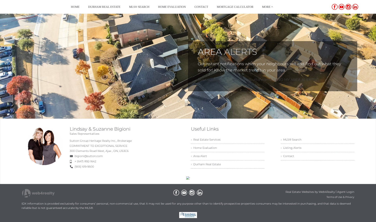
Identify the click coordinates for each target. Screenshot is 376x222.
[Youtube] (341, 7)
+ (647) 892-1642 (85, 161)
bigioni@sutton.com (89, 156)
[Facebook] (335, 7)
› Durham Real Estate (206, 164)
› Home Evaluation (204, 148)
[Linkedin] (355, 7)
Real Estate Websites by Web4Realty (310, 192)
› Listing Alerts (291, 148)
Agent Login (345, 192)
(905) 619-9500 (84, 166)
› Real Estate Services (206, 139)
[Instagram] (348, 7)
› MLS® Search (291, 139)
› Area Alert (199, 156)
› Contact (287, 156)
